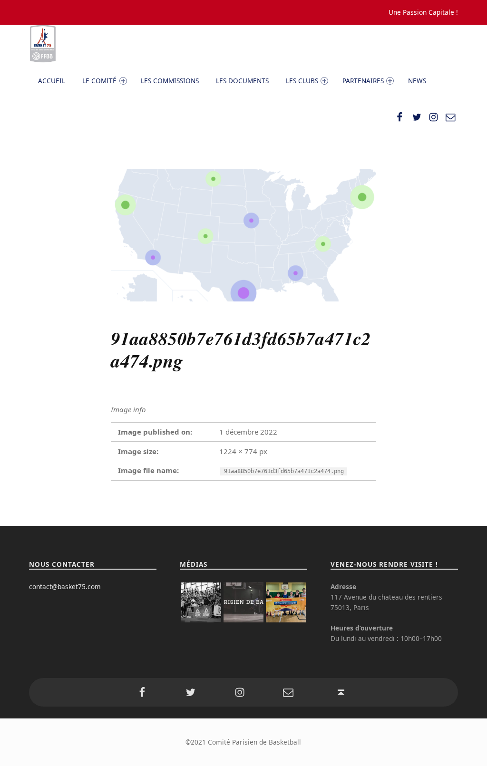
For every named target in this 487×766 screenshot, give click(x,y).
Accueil (51, 80)
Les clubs (302, 80)
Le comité (99, 80)
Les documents (242, 80)
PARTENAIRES (363, 80)
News (417, 80)
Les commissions (170, 80)
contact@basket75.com (65, 586)
